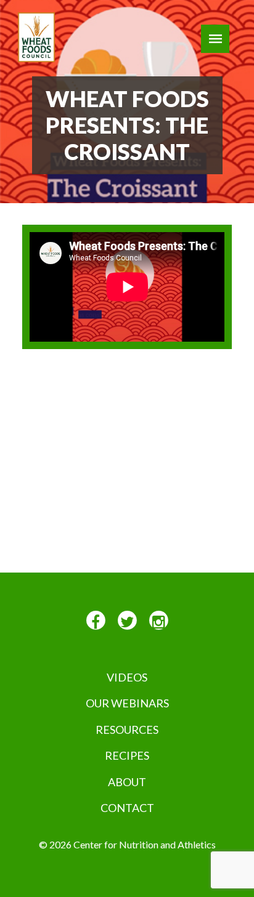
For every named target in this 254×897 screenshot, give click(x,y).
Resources (127, 729)
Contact (127, 808)
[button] (215, 39)
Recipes (127, 755)
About (127, 782)
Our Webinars (127, 703)
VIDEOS (127, 677)
